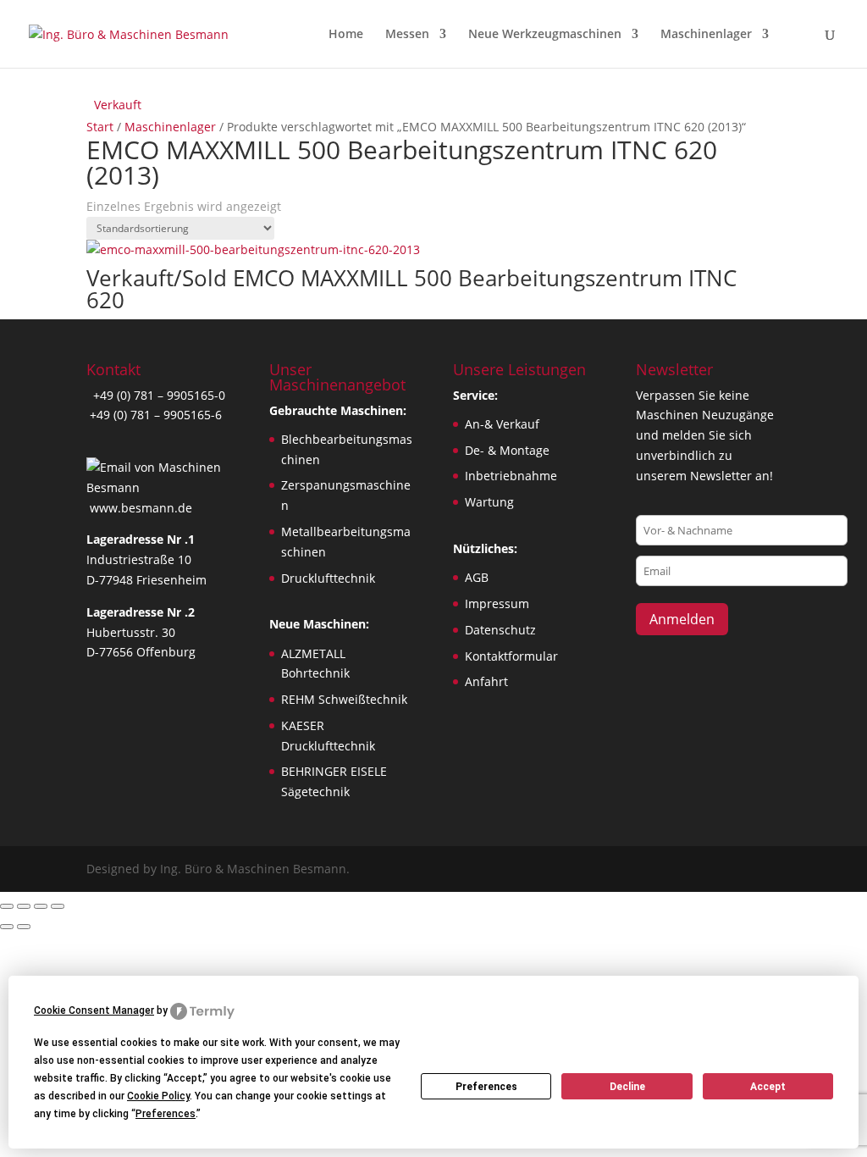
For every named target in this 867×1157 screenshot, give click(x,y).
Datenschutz (500, 630)
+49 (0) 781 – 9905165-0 (157, 395)
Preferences (486, 1087)
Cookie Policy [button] (158, 1096)
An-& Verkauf (502, 424)
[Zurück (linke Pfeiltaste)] (7, 926)
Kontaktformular (511, 656)
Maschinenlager (706, 35)
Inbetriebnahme (511, 476)
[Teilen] (40, 906)
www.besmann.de (141, 508)
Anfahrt (486, 681)
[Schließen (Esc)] (57, 906)
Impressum (497, 603)
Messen (407, 35)
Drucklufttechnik (328, 578)
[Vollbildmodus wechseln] (23, 906)
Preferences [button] (165, 1114)
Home (346, 35)
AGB (477, 577)
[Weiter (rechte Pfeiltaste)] (23, 926)
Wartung (489, 502)
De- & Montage (507, 450)
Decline (627, 1087)
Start (99, 127)
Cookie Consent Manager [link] (94, 1010)
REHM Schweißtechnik (344, 699)
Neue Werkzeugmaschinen (544, 35)
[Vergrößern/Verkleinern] (7, 906)
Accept (768, 1087)
